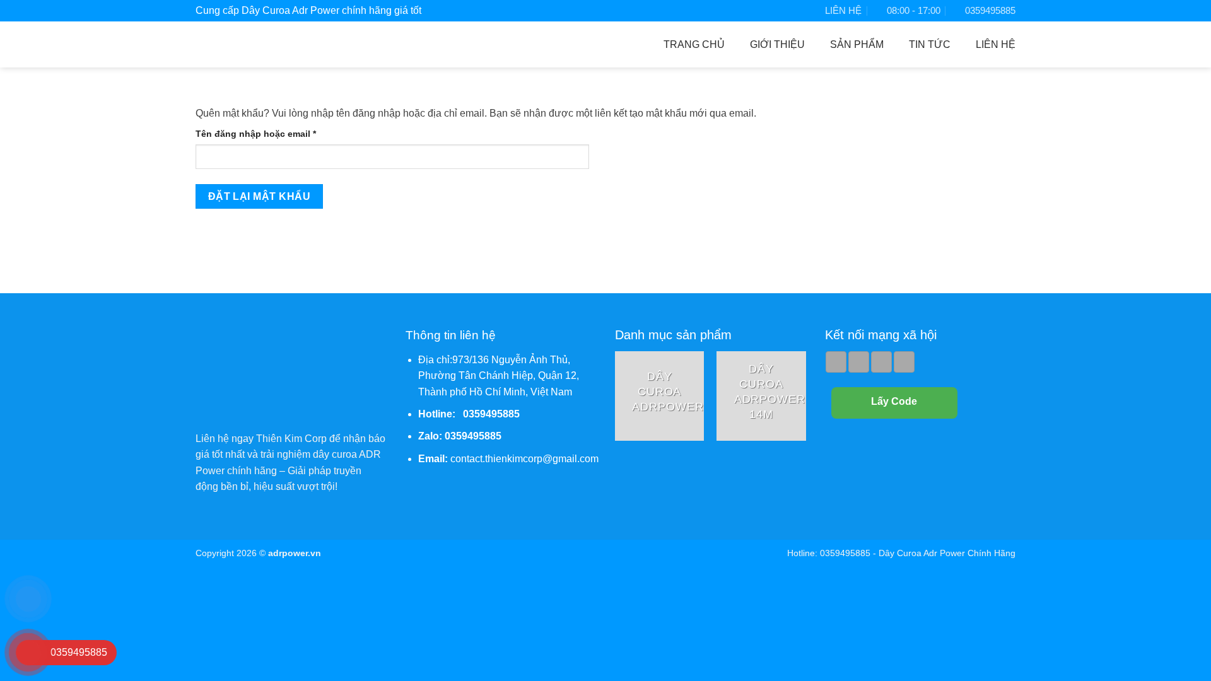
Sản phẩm (857, 44)
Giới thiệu (777, 44)
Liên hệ (995, 44)
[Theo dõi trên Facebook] (836, 362)
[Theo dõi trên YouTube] (904, 362)
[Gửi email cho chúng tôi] (858, 362)
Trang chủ (694, 44)
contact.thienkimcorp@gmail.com (524, 458)
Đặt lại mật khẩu (259, 196)
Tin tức (930, 44)
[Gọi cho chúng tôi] (881, 362)
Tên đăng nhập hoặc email (266, 134)
